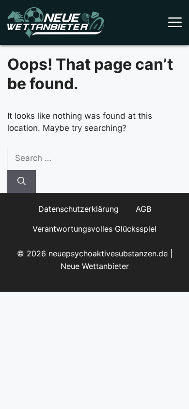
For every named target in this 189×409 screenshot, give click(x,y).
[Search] (21, 181)
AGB (143, 209)
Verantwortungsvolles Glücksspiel (94, 229)
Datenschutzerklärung (78, 209)
